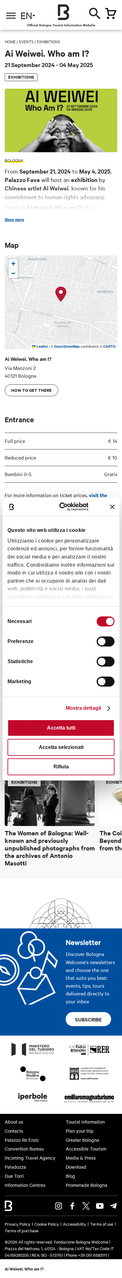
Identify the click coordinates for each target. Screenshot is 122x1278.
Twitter (86, 1206)
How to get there (31, 390)
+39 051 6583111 (93, 1255)
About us (14, 1122)
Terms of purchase (21, 1230)
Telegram (113, 1206)
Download (76, 1167)
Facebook (72, 1206)
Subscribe (88, 1019)
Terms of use (101, 1224)
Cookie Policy (46, 1224)
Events (26, 41)
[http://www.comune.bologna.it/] (33, 1103)
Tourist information (85, 1122)
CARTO (109, 346)
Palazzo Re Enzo (21, 1140)
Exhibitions (48, 41)
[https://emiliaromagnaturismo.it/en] (89, 1103)
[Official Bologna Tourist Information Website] (63, 12)
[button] (61, 294)
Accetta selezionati (61, 747)
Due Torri (14, 1176)
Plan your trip (80, 1131)
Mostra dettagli (83, 708)
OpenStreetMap (67, 346)
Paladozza (15, 1167)
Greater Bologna (82, 1140)
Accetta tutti (61, 727)
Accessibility (74, 1224)
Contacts (14, 1131)
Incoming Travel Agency (30, 1158)
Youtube (100, 1206)
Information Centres (25, 1185)
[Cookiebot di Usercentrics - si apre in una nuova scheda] (65, 506)
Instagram (58, 1206)
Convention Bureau (24, 1149)
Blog (70, 1176)
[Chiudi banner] (112, 507)
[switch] (105, 641)
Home (10, 41)
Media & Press (81, 1158)
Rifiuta (61, 766)
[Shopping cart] (110, 13)
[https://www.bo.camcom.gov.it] (89, 1079)
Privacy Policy (17, 1224)
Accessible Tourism (86, 1149)
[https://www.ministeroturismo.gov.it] (32, 1055)
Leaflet (42, 346)
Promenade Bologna (86, 1185)
